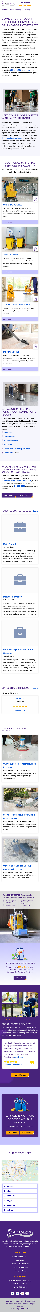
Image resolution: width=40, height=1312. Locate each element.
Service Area (20, 1271)
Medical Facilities (11, 441)
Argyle (9, 1200)
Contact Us (8, 495)
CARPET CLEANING (11, 352)
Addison (10, 1186)
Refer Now (20, 978)
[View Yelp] (22, 1293)
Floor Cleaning (15, 10)
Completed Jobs (20, 1257)
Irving (13, 481)
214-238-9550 (25, 5)
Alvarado (11, 1196)
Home (5, 10)
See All (35, 511)
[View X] (27, 1293)
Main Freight (9, 544)
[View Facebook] (12, 1293)
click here (27, 70)
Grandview (20, 481)
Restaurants (9, 453)
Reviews (20, 1260)
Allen (9, 1191)
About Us (8, 1301)
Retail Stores (9, 437)
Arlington (11, 1205)
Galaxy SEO (24, 1309)
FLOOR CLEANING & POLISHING (16, 305)
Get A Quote (12, 1133)
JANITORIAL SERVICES (12, 205)
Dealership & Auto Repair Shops (17, 449)
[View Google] (17, 1293)
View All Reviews (20, 1075)
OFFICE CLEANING (10, 255)
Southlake (6, 481)
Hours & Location (21, 1267)
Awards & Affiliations (20, 1264)
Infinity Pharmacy (12, 596)
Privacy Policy (19, 1301)
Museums (8, 445)
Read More (18, 1057)
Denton (28, 481)
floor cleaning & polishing (12, 138)
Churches (8, 432)
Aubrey (10, 1210)
